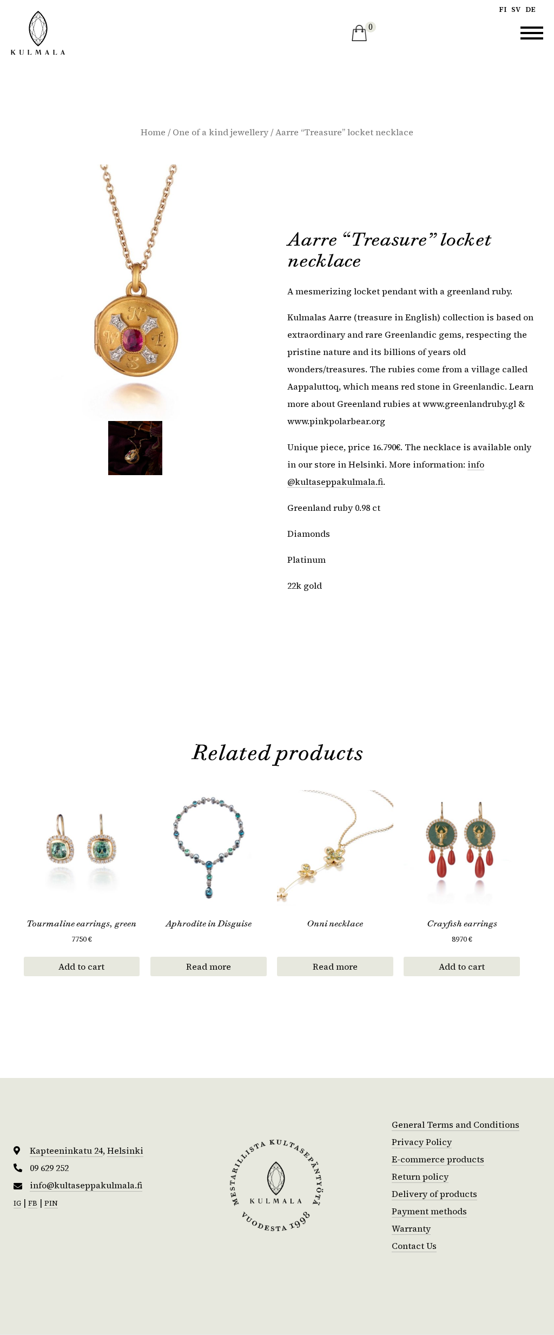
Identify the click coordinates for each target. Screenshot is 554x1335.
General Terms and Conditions (455, 1124)
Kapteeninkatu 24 (66, 1150)
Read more (208, 966)
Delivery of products (434, 1194)
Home (153, 132)
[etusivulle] (38, 33)
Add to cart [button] (81, 966)
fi (502, 9)
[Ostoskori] (359, 33)
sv (515, 9)
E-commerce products (438, 1159)
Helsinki (125, 1150)
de (530, 9)
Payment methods (429, 1211)
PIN (51, 1203)
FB (32, 1203)
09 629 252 (49, 1168)
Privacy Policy (422, 1142)
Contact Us (414, 1246)
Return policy (420, 1176)
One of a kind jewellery (220, 132)
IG (17, 1203)
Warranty (411, 1228)
